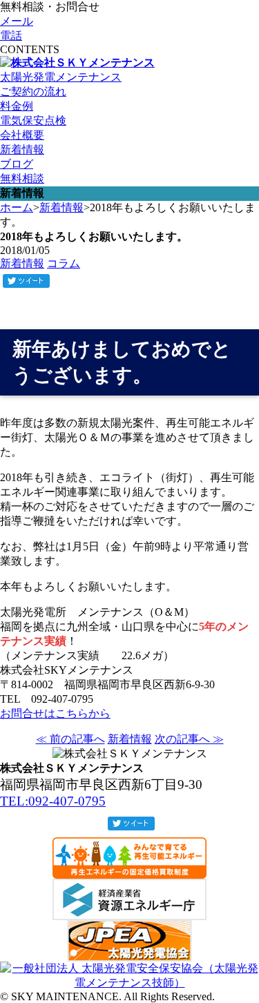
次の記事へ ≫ (189, 739)
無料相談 (22, 178)
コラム (63, 263)
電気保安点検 (33, 120)
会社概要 (22, 135)
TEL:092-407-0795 (53, 801)
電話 (11, 35)
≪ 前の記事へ (70, 739)
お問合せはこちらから (55, 713)
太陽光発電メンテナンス (61, 77)
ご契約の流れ (33, 91)
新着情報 (22, 149)
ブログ (16, 164)
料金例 (16, 106)
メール (16, 21)
